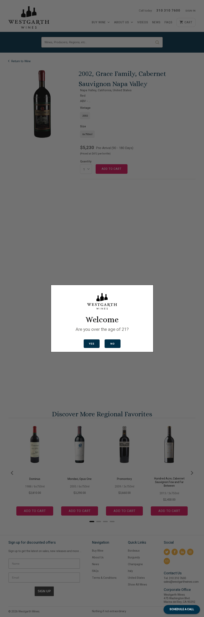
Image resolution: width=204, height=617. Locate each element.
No (112, 344)
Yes (91, 344)
